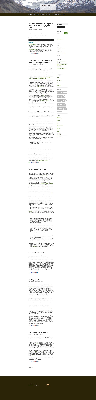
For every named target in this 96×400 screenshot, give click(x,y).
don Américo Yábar (41, 86)
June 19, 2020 (30, 29)
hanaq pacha (63, 97)
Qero (57, 105)
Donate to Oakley (31, 42)
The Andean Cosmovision (60, 39)
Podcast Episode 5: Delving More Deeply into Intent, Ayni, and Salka (40, 26)
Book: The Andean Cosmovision (56, 14)
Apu (57, 92)
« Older (30, 367)
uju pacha (34, 246)
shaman (61, 108)
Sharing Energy (34, 280)
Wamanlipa (61, 109)
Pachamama (30, 211)
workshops (65, 109)
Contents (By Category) (40, 14)
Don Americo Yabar (45, 175)
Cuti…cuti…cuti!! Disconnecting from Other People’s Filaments (40, 62)
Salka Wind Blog (48, 5)
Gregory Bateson (59, 97)
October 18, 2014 (31, 281)
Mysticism (58, 126)
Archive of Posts (47, 14)
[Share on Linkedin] (37, 53)
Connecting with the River (38, 332)
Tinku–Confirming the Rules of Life (40, 78)
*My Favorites (58, 117)
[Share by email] (38, 53)
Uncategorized (59, 134)
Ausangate (60, 92)
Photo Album (58, 128)
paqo (31, 337)
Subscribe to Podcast (59, 80)
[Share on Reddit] (34, 53)
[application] (41, 40)
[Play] (29, 39)
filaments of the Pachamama (44, 100)
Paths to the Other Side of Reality (42, 160)
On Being (58, 45)
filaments (58, 96)
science (58, 108)
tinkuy (63, 108)
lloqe (60, 101)
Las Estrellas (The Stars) (37, 169)
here (42, 37)
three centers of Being (44, 183)
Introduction (58, 120)
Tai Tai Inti (33, 355)
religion (62, 105)
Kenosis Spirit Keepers (32, 44)
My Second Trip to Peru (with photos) (61, 68)
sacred (65, 105)
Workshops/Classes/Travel (60, 137)
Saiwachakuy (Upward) (46, 186)
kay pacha (65, 100)
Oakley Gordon (35, 29)
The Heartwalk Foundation (32, 49)
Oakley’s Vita (58, 83)
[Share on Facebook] (31, 53)
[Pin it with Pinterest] (35, 53)
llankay (58, 101)
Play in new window (34, 41)
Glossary (58, 82)
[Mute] (50, 39)
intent (43, 95)
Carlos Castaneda (59, 93)
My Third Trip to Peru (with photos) (61, 61)
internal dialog (61, 100)
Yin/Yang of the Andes (42, 77)
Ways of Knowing (59, 136)
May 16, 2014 (30, 334)
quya (60, 105)
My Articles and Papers (60, 125)
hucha (47, 347)
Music (57, 123)
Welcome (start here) (31, 14)
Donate (64, 14)
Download (40, 41)
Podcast (64, 104)
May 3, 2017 (30, 64)
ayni (36, 351)
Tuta (65, 108)
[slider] (52, 39)
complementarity (64, 93)
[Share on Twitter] (33, 53)
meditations (63, 101)
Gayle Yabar (61, 96)
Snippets (58, 131)
